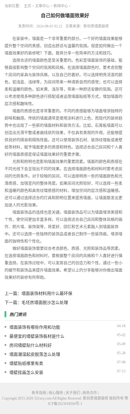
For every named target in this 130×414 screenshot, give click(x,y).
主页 (27, 6)
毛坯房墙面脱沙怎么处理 (44, 302)
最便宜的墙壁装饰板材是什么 (36, 336)
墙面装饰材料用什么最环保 (46, 293)
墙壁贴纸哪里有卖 (26, 363)
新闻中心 (61, 6)
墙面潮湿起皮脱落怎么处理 (34, 354)
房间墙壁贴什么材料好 (30, 345)
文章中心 (42, 6)
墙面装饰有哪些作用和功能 (34, 327)
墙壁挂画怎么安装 (26, 372)
